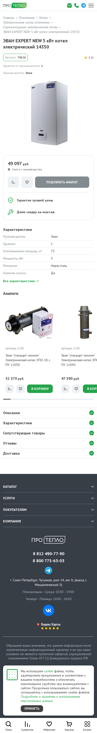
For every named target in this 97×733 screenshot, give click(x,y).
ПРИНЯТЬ (31, 708)
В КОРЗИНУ (40, 389)
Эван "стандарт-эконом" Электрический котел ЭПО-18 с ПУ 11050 (27, 360)
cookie (48, 671)
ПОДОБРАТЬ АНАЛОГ (62, 182)
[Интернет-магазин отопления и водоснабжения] (16, 5)
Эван (28, 73)
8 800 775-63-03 (48, 560)
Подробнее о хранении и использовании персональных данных (50, 698)
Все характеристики (19, 281)
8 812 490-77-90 (48, 553)
